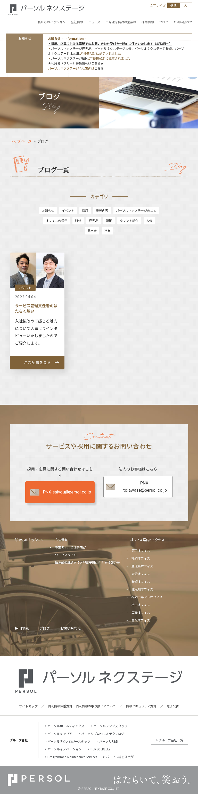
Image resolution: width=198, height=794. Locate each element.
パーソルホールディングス (65, 726)
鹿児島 (93, 220)
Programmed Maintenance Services (72, 757)
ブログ (45, 628)
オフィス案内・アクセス (147, 539)
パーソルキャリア (59, 733)
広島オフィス (140, 612)
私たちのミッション (29, 539)
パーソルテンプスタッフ (110, 726)
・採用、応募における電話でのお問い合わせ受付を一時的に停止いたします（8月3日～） (110, 43)
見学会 (92, 230)
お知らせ (48, 210)
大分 (149, 220)
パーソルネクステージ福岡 (69, 58)
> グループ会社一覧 (169, 740)
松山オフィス (140, 604)
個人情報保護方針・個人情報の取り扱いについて (82, 706)
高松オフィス (140, 620)
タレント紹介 (129, 220)
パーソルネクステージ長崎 (153, 48)
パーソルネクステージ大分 (112, 48)
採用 (85, 210)
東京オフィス (140, 550)
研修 (78, 220)
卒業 (107, 230)
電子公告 (173, 706)
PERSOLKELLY (100, 749)
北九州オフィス (142, 589)
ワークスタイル (66, 555)
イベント (68, 210)
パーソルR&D (108, 741)
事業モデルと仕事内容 (70, 547)
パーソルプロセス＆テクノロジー (104, 733)
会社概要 (61, 539)
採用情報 (22, 628)
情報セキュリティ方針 (141, 706)
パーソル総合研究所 (120, 757)
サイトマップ (28, 706)
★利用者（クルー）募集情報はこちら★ (76, 63)
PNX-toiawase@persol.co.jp (145, 487)
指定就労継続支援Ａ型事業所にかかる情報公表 (87, 562)
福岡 (109, 220)
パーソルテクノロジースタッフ (68, 741)
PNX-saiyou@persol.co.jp (67, 492)
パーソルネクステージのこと (136, 210)
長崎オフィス (140, 581)
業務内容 (102, 210)
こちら (99, 68)
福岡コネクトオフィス (146, 597)
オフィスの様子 (56, 220)
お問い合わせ (70, 628)
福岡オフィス (140, 558)
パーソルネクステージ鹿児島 (71, 48)
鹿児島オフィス (142, 566)
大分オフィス (140, 573)
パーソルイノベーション (64, 749)
